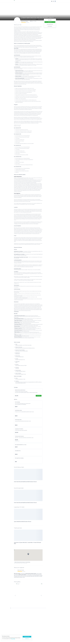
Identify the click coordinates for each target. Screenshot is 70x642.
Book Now (38, 395)
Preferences (27, 638)
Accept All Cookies (27, 636)
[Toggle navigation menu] (55, 1)
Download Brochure (50, 24)
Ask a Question (50, 26)
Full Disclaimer (16, 311)
